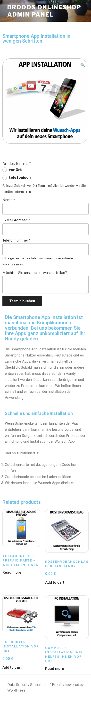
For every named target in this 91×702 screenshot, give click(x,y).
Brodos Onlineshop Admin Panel (44, 11)
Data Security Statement (27, 685)
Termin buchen (22, 301)
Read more (11, 572)
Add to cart (54, 582)
